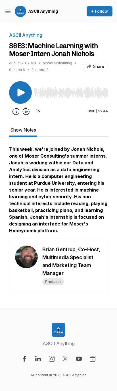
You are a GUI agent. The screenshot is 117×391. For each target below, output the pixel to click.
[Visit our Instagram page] (52, 359)
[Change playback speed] (38, 111)
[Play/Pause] (20, 92)
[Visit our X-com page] (65, 359)
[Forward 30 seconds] (26, 111)
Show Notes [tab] (23, 130)
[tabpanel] (58, 193)
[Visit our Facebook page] (24, 359)
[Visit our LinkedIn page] (38, 359)
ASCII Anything (43, 11)
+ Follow (99, 11)
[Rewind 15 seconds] (16, 111)
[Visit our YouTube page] (79, 359)
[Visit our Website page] (92, 359)
